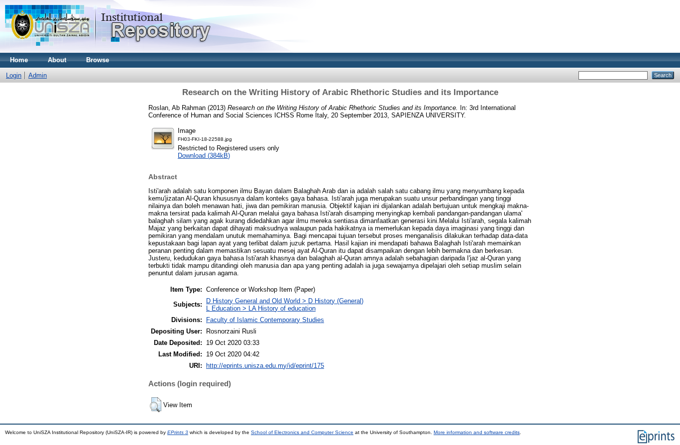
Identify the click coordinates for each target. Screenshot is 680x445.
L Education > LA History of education (261, 308)
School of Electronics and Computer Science (302, 432)
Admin (37, 75)
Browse (97, 60)
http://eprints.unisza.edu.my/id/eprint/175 (265, 365)
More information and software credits (477, 432)
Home (19, 60)
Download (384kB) (204, 155)
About (57, 60)
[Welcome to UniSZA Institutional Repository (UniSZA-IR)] (108, 50)
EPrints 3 (177, 432)
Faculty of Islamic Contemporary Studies (265, 320)
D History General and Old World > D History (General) (284, 301)
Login (13, 75)
